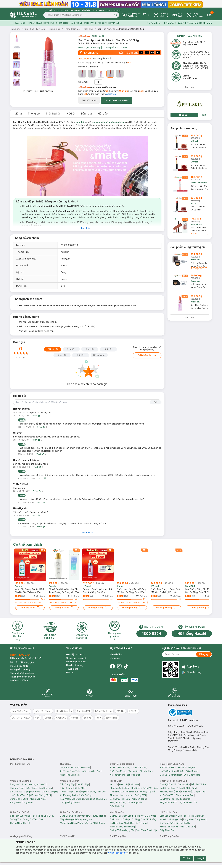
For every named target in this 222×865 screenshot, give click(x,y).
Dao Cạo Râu (45, 788)
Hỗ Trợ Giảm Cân (196, 815)
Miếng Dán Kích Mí (169, 826)
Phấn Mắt (114, 795)
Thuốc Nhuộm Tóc (185, 795)
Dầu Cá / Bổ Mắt (168, 774)
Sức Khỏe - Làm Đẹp (34, 29)
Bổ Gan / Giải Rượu (187, 771)
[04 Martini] (110, 74)
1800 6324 (151, 633)
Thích (34, 416)
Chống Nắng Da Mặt (70, 802)
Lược (187, 799)
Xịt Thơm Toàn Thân (70, 771)
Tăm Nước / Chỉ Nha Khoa (140, 771)
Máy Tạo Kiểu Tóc (169, 802)
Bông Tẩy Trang (118, 802)
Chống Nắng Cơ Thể (20, 823)
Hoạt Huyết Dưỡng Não (188, 774)
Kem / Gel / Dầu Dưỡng (71, 799)
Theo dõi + (184, 115)
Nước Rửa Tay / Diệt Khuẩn (24, 795)
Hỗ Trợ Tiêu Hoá (168, 767)
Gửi (155, 402)
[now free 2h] (84, 36)
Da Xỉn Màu (141, 823)
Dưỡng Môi (101, 799)
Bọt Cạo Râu (16, 791)
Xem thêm (111, 94)
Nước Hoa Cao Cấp (91, 771)
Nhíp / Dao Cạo (187, 826)
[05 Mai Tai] (120, 74)
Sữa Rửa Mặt (82, 784)
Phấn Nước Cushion (119, 788)
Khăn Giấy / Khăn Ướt (35, 784)
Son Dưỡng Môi (138, 795)
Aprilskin (98, 36)
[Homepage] (23, 15)
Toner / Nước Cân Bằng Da (73, 791)
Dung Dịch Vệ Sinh (19, 799)
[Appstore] (191, 667)
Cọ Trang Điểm (135, 802)
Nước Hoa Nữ (67, 767)
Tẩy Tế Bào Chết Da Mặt (72, 788)
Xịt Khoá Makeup (129, 791)
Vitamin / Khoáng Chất (171, 819)
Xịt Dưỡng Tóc (167, 795)
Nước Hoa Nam (82, 767)
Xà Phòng (25, 815)
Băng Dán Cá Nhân (69, 815)
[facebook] (112, 666)
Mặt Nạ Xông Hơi (50, 791)
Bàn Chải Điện (133, 774)
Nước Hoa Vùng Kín (70, 774)
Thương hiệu (62, 23)
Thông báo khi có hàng (116, 100)
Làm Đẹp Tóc (179, 815)
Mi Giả (187, 823)
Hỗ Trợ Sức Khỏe (168, 771)
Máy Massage (67, 819)
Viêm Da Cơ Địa (149, 830)
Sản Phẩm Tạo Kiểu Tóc (172, 799)
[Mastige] (174, 692)
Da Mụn (126, 819)
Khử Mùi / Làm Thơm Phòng (23, 788)
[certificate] (190, 712)
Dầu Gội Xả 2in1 (198, 784)
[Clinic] (48, 693)
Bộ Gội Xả (165, 788)
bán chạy (89, 23)
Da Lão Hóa (116, 819)
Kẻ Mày (143, 791)
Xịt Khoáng (65, 795)
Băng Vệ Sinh (16, 784)
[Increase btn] (105, 82)
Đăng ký (204, 654)
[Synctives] (131, 693)
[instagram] (119, 666)
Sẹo (138, 830)
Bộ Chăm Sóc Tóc (188, 802)
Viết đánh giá (147, 355)
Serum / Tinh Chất (97, 791)
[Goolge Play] (191, 672)
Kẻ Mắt (152, 791)
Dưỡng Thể (15, 819)
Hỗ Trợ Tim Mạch (186, 767)
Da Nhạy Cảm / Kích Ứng (144, 819)
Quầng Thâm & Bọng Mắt (122, 830)
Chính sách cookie (117, 852)
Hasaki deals (35, 23)
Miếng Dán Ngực (38, 799)
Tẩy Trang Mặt (67, 784)
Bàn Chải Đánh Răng (120, 767)
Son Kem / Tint (117, 799)
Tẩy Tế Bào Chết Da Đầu (183, 788)
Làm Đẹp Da (166, 815)
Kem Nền (123, 784)
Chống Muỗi (45, 795)
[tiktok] (126, 666)
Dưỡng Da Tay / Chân (33, 819)
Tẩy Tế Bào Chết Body (42, 815)
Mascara (125, 795)
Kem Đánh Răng (139, 767)
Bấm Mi (179, 823)
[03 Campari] (101, 74)
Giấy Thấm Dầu (117, 806)
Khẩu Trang (99, 815)
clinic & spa (101, 23)
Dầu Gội (164, 784)
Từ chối (186, 858)
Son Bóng (141, 799)
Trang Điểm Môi (72, 29)
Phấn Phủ (115, 791)
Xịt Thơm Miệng (117, 774)
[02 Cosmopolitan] (92, 74)
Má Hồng (153, 788)
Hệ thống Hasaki (191, 633)
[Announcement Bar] (111, 4)
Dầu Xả (172, 784)
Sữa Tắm (14, 815)
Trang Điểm (54, 29)
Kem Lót (114, 784)
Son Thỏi (88, 29)
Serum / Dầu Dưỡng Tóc (193, 791)
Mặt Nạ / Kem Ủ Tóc (170, 791)
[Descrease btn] (91, 82)
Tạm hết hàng (89, 100)
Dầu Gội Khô (184, 784)
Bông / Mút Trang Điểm (21, 802)
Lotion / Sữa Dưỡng (82, 795)
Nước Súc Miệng (118, 771)
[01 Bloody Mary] (82, 74)
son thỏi (80, 122)
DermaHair (113, 23)
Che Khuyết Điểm (139, 788)
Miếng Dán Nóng (32, 791)
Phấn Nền (134, 784)
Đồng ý (200, 858)
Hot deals (48, 23)
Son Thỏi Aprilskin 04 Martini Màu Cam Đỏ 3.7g (121, 29)
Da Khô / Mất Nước (146, 815)
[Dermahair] (89, 693)
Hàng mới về (76, 23)
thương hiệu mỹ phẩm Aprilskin (108, 122)
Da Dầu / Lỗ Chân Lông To (123, 815)
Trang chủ (15, 29)
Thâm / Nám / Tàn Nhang (122, 826)
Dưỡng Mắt (89, 799)
